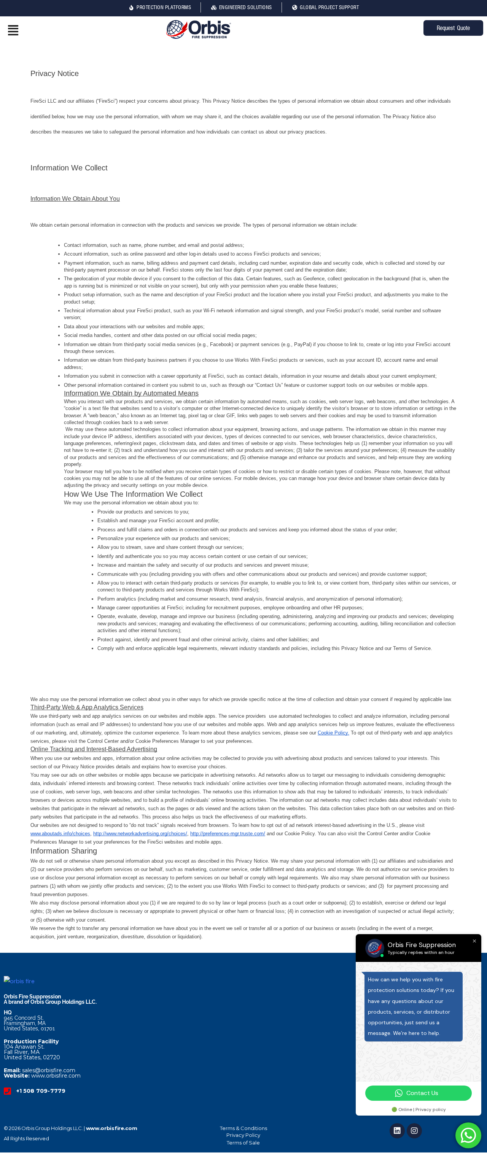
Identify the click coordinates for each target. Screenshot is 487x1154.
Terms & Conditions (243, 1128)
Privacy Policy (243, 1135)
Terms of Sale (243, 1143)
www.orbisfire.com (111, 1128)
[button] (81, 30)
